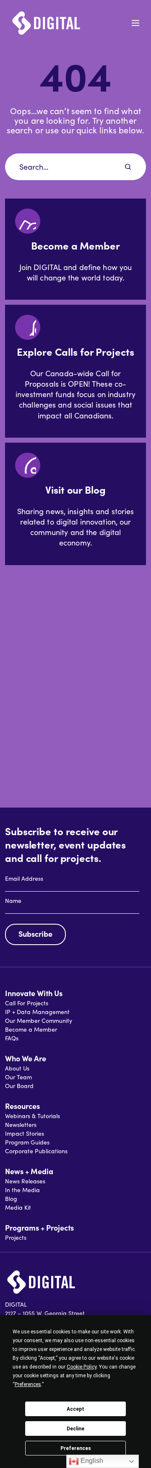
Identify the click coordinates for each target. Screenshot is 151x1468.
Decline (75, 1429)
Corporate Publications (36, 1151)
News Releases (25, 1181)
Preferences (75, 1448)
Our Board (19, 1086)
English (91, 1460)
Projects (15, 1237)
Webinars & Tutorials (32, 1116)
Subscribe (35, 933)
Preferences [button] (28, 1384)
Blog (11, 1199)
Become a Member (31, 1029)
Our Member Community (38, 1021)
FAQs (11, 1038)
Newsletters (20, 1125)
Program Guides (27, 1142)
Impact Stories (24, 1133)
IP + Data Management (37, 1012)
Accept (75, 1409)
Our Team (18, 1077)
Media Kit (18, 1207)
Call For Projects (26, 1003)
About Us (17, 1068)
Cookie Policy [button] (81, 1367)
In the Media (22, 1190)
